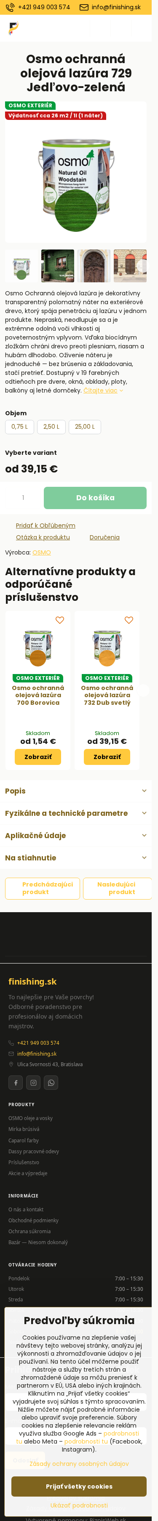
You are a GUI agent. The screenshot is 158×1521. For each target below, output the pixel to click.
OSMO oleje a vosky (30, 1118)
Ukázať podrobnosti (79, 1506)
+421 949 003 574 (38, 1043)
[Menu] (141, 28)
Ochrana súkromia (29, 1231)
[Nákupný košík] (121, 28)
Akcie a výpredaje (27, 1173)
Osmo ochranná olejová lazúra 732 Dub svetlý (107, 695)
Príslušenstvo (23, 1162)
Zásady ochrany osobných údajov (79, 1464)
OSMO (41, 552)
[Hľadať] (100, 28)
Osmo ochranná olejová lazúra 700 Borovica (38, 695)
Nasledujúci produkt (116, 888)
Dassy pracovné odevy (33, 1151)
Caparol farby (23, 1140)
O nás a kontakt (25, 1209)
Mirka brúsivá (23, 1129)
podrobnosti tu (87, 1441)
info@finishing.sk (36, 1054)
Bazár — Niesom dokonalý (38, 1242)
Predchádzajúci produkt (47, 888)
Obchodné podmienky (33, 1220)
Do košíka (95, 498)
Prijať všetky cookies (79, 1486)
